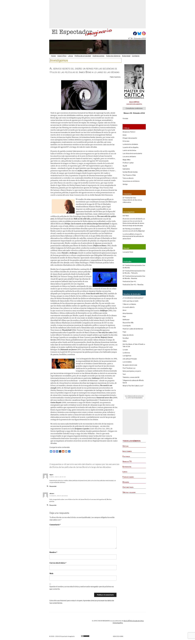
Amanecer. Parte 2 (129, 132)
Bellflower (126, 319)
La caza (125, 349)
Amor (124, 310)
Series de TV (127, 461)
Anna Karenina (127, 313)
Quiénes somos (98, 56)
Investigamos (127, 451)
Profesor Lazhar (128, 163)
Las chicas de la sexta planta (132, 153)
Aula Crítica (61, 56)
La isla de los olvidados (130, 144)
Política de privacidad (83, 56)
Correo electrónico (57, 563)
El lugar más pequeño (130, 138)
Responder (53, 486)
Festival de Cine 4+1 (129, 281)
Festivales (126, 456)
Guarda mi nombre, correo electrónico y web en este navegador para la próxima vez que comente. (81, 588)
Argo (124, 316)
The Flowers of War (129, 175)
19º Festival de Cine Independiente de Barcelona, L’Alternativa (132, 200)
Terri (124, 374)
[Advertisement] (97, 14)
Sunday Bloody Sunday (130, 172)
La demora (126, 352)
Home (53, 56)
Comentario (55, 525)
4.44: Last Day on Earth (130, 301)
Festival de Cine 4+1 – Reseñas (133, 284)
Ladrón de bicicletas (129, 150)
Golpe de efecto (128, 335)
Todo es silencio (128, 178)
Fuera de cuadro (128, 477)
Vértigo (125, 184)
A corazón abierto (129, 307)
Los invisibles (127, 362)
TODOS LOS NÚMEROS (132, 441)
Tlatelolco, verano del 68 (131, 377)
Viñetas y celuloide (129, 492)
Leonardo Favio (128, 252)
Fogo (124, 332)
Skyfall (125, 166)
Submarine (126, 169)
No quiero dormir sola (130, 365)
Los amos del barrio (129, 156)
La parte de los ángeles (130, 147)
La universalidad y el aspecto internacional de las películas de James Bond (133, 236)
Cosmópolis (127, 325)
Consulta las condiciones (134, 108)
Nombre (53, 552)
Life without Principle (130, 359)
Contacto (135, 56)
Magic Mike (126, 160)
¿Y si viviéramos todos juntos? (133, 298)
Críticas (125, 446)
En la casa (126, 141)
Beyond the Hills (128, 322)
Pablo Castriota (115, 77)
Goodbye (126, 338)
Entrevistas (127, 467)
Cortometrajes (128, 487)
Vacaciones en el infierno (131, 181)
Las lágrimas (127, 356)
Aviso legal (126, 56)
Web (51, 573)
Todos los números (113, 56)
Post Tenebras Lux (129, 368)
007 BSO (126, 216)
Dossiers (126, 482)
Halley (125, 341)
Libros (70, 56)
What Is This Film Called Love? (133, 386)
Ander (125, 135)
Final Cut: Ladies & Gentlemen (133, 329)
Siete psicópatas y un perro (132, 371)
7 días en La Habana (129, 304)
